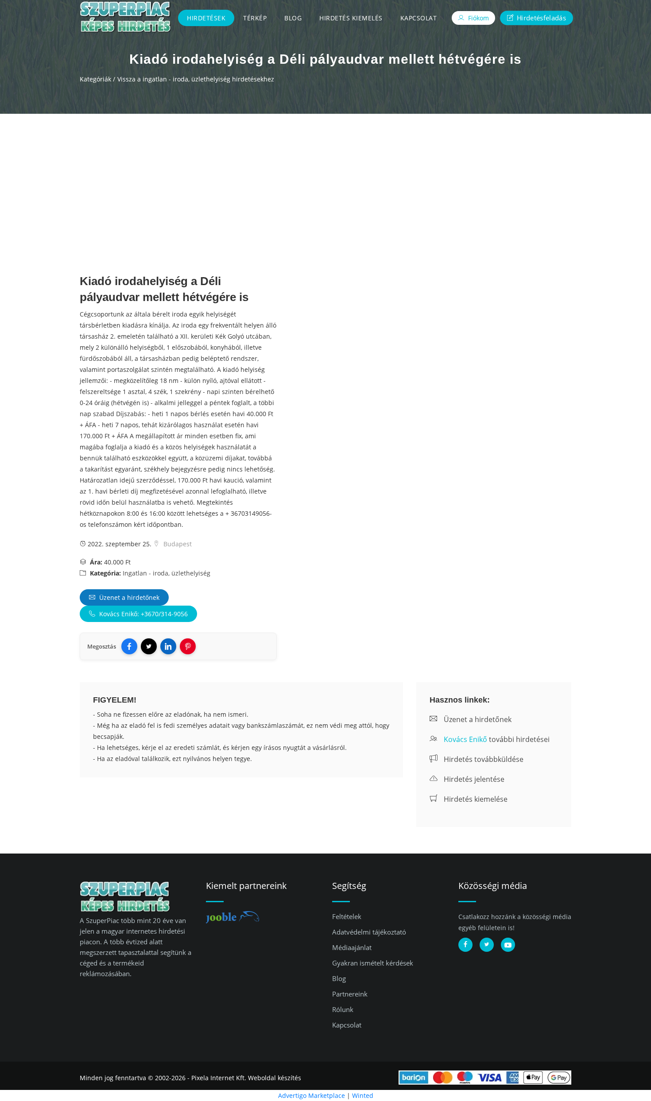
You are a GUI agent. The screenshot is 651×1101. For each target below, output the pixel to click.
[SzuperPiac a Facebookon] (465, 945)
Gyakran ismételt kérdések (372, 962)
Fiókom (477, 18)
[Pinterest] (188, 646)
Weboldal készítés (274, 1078)
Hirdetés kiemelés (351, 18)
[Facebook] (129, 646)
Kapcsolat (418, 18)
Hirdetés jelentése (473, 779)
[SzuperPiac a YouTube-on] (508, 945)
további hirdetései (497, 739)
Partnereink (350, 993)
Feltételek (346, 916)
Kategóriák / (97, 79)
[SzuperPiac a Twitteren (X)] (487, 945)
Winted (362, 1095)
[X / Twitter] (149, 646)
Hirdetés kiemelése (475, 799)
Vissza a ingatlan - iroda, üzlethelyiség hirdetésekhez (195, 79)
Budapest (177, 544)
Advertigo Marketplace (311, 1095)
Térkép (255, 18)
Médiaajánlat (352, 947)
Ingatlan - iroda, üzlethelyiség (166, 573)
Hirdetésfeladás (540, 17)
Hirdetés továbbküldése (482, 759)
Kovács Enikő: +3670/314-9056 (142, 614)
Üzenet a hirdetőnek (128, 597)
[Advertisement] (325, 180)
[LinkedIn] (168, 646)
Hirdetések (206, 18)
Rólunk (342, 1009)
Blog (293, 18)
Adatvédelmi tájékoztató (369, 931)
